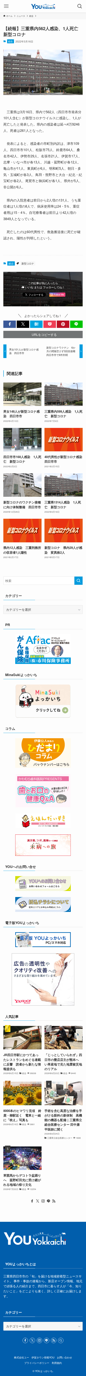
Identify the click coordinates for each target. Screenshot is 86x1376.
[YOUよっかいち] (43, 6)
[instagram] (43, 1201)
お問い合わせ (64, 1357)
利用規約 (57, 1363)
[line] (48, 1201)
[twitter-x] (37, 1201)
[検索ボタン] (79, 6)
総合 (10, 41)
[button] (9, 324)
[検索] (60, 1340)
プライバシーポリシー (36, 1363)
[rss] (54, 1201)
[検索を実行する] (78, 580)
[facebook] (32, 1201)
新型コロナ (28, 263)
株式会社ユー (21, 1357)
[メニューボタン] (6, 6)
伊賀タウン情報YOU (43, 1357)
